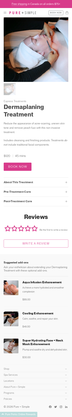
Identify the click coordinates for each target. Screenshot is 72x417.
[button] (5, 12)
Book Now (56, 13)
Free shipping (19, 4)
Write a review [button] (35, 243)
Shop (6, 368)
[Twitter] (56, 407)
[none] (36, 291)
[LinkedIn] (66, 407)
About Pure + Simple (14, 386)
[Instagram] (61, 407)
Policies (8, 398)
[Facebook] (50, 407)
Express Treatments (15, 101)
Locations (9, 380)
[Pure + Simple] (22, 12)
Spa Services (11, 374)
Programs (9, 392)
